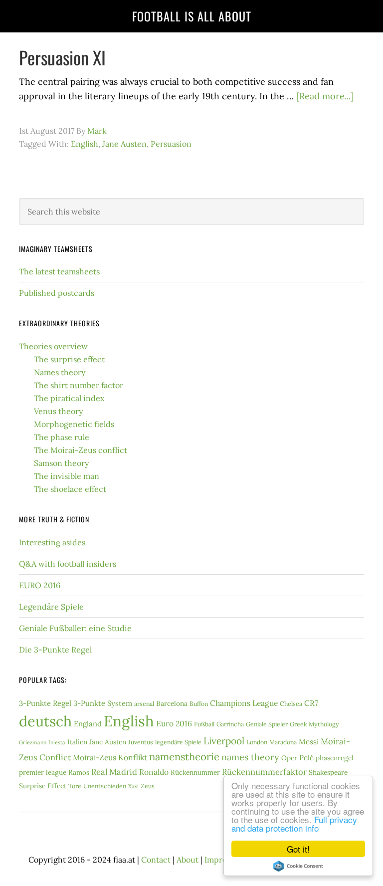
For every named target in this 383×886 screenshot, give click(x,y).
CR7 (311, 703)
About (187, 860)
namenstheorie (184, 756)
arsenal (144, 703)
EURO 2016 (39, 585)
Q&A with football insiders (67, 564)
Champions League (244, 703)
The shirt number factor (78, 385)
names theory (250, 757)
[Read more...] (325, 96)
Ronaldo (154, 772)
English (84, 144)
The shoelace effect (70, 489)
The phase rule (61, 437)
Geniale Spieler (267, 724)
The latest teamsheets (59, 271)
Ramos (78, 772)
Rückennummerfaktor (264, 771)
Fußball (204, 724)
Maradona (283, 742)
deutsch (45, 721)
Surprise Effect (42, 785)
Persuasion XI (62, 57)
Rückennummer (195, 772)
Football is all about (191, 16)
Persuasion (171, 144)
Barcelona (172, 703)
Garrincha (230, 724)
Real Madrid (114, 771)
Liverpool (223, 741)
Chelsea (291, 703)
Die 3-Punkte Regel (55, 650)
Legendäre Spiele (51, 607)
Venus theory (58, 411)
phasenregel (335, 757)
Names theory (59, 372)
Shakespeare (328, 772)
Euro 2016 (174, 723)
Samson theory (61, 463)
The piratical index (69, 398)
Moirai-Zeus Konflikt (110, 757)
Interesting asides (52, 542)
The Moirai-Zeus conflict (80, 450)
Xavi (133, 786)
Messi (309, 741)
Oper (289, 757)
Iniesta (56, 742)
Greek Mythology (314, 724)
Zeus (148, 786)
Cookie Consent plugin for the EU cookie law (298, 866)
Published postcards (56, 293)
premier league (42, 772)
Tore (74, 786)
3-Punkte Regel (45, 703)
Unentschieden (104, 786)
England (88, 723)
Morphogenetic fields (74, 424)
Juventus (140, 742)
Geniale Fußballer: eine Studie (75, 628)
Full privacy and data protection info (294, 823)
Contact (156, 860)
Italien (77, 741)
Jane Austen (124, 144)
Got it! (298, 849)
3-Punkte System (102, 703)
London (256, 742)
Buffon (199, 703)
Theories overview (53, 346)
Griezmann (32, 742)
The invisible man (66, 476)
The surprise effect (69, 359)
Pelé (306, 757)
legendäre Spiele (178, 742)
